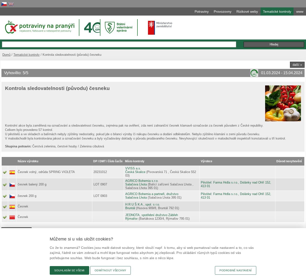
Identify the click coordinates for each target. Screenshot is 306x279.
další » (297, 65)
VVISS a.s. (133, 168)
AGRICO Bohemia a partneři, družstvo (151, 194)
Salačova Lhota (136, 184)
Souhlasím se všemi (69, 270)
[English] (11, 4)
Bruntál (130, 208)
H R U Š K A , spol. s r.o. (142, 204)
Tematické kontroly (26, 54)
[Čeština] (4, 4)
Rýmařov (131, 218)
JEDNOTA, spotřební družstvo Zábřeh (151, 215)
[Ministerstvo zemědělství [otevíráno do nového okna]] (160, 28)
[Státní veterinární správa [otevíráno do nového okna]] (119, 27)
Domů (6, 54)
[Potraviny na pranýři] (39, 27)
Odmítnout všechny (110, 270)
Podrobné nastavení (235, 270)
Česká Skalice (135, 172)
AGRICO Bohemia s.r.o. (141, 181)
